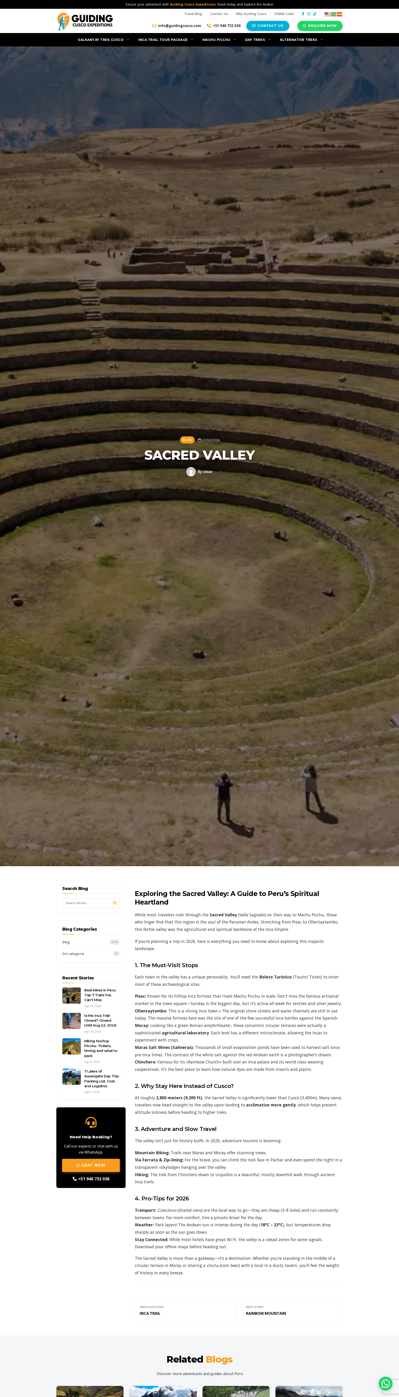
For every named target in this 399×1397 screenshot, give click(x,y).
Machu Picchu (216, 40)
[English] (328, 14)
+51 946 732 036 (227, 25)
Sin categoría (90, 953)
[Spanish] (340, 14)
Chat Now (93, 1165)
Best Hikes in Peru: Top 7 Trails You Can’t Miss (100, 995)
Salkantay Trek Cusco (101, 40)
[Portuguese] (334, 14)
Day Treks (255, 40)
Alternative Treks (298, 40)
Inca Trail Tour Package (163, 40)
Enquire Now (322, 26)
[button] (386, 1384)
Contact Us (219, 14)
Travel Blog (193, 14)
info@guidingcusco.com (179, 25)
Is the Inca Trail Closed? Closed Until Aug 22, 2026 (100, 1020)
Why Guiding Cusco (251, 14)
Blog (90, 941)
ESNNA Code (284, 14)
